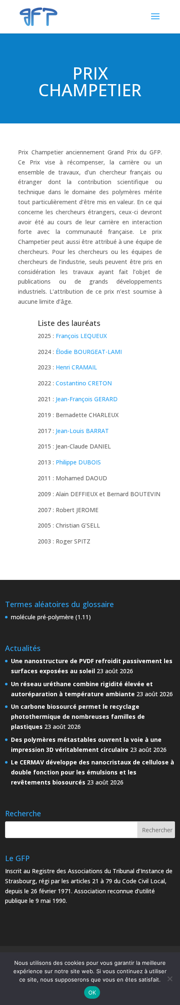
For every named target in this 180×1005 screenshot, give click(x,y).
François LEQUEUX (81, 336)
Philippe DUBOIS (78, 462)
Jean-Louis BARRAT (82, 431)
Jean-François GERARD (87, 399)
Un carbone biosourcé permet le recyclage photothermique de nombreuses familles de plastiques (78, 716)
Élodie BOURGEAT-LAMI (89, 352)
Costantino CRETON (84, 383)
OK (92, 992)
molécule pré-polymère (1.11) (51, 617)
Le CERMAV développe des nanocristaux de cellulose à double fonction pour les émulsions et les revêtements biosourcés (92, 772)
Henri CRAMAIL (76, 367)
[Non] (169, 978)
